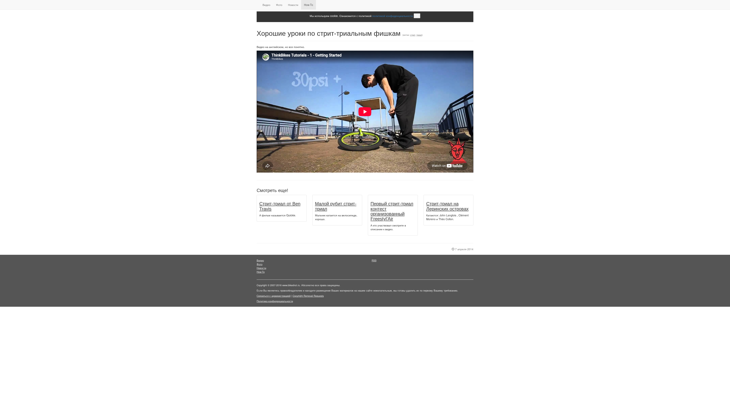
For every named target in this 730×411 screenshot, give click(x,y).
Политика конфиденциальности (275, 301)
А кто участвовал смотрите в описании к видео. (388, 227)
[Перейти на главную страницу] (257, 5)
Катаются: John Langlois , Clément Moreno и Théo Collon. (447, 217)
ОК (417, 16)
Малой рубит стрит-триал (335, 206)
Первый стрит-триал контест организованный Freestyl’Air (392, 211)
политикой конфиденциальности (392, 16)
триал (419, 35)
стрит (412, 35)
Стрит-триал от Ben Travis (279, 206)
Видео (266, 5)
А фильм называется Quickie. (277, 215)
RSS (374, 260)
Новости (293, 5)
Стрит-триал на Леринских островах (447, 206)
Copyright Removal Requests (308, 296)
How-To (308, 5)
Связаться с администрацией (273, 296)
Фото (279, 5)
